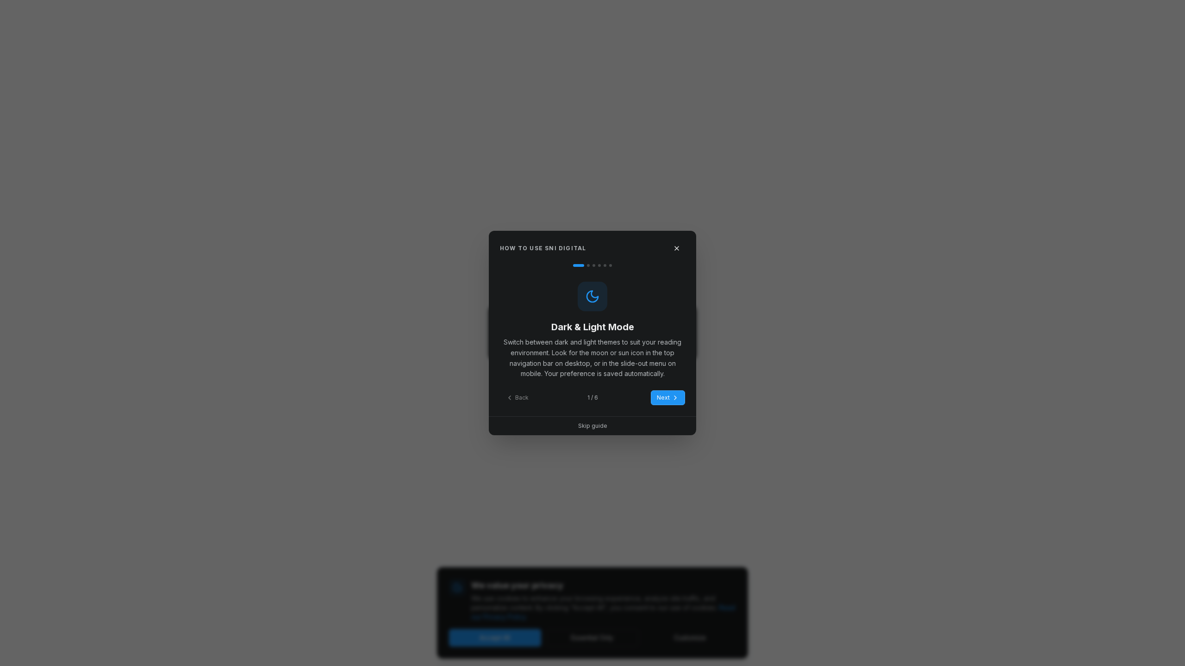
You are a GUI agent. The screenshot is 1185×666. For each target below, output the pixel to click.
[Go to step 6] (610, 265)
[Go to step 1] (578, 265)
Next (663, 397)
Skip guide (592, 425)
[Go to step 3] (593, 265)
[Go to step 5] (605, 265)
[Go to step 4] (599, 265)
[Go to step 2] (588, 265)
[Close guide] (676, 248)
